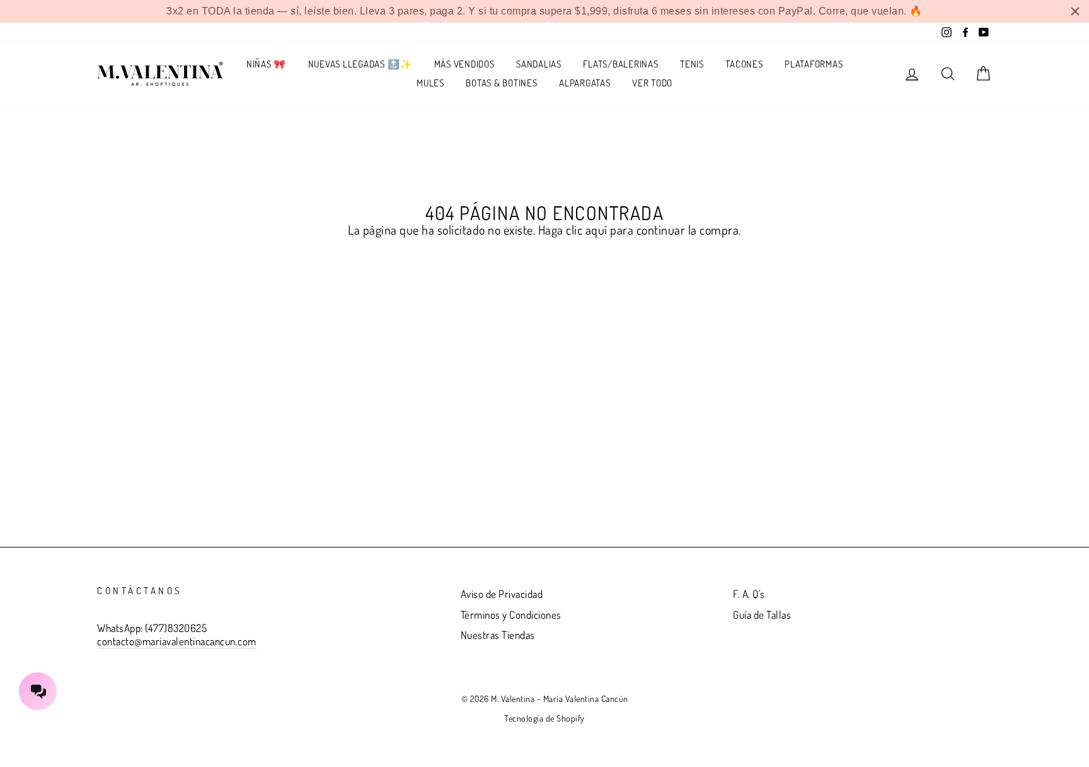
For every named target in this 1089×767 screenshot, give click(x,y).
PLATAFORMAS (814, 64)
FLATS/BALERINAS (620, 64)
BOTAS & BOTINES (501, 83)
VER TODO (652, 83)
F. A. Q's (749, 593)
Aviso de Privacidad (502, 593)
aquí (596, 230)
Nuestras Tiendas (498, 634)
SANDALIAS (539, 64)
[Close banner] (1075, 11)
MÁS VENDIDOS (464, 64)
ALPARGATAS (585, 83)
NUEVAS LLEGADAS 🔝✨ (360, 64)
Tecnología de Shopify (544, 718)
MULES (430, 83)
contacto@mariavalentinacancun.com (176, 641)
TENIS (692, 64)
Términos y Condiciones (511, 614)
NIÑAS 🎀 (266, 64)
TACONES (744, 64)
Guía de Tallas (762, 614)
